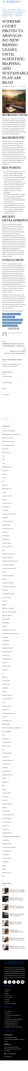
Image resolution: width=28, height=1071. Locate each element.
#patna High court (6, 452)
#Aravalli (6, 314)
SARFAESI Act (5, 782)
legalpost (19, 12)
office (3, 735)
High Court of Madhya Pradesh (9, 612)
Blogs (7, 993)
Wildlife (4, 869)
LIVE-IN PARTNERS (7, 698)
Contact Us (8, 995)
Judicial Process (6, 655)
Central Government (7, 496)
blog (3, 481)
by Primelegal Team (15, 333)
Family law (4, 579)
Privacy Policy (9, 997)
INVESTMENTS (6, 640)
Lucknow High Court (7, 706)
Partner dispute (6, 738)
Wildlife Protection (6, 872)
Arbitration (4, 474)
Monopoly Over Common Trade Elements (12, 727)
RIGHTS (4, 778)
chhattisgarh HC (6, 506)
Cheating (4, 499)
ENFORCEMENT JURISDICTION (10, 561)
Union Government (6, 858)
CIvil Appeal (5, 510)
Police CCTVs (5, 756)
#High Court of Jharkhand (8, 441)
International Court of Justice (9, 630)
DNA (3, 550)
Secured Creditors (6, 793)
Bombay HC (5, 485)
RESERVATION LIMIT (7, 775)
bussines (4, 492)
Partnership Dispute (7, 742)
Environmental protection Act (9, 568)
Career (7, 999)
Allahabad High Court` (7, 467)
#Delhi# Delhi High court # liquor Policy (11, 434)
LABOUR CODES (6, 666)
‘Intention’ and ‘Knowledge (8, 430)
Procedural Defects (6, 771)
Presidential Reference (7, 760)
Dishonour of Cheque (7, 546)
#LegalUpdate (18, 319)
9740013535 (8, 1056)
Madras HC (4, 717)
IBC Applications (6, 619)
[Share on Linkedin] (15, 328)
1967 (3, 456)
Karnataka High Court (7, 659)
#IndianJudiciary (8, 319)
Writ (3, 876)
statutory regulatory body (8, 814)
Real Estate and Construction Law (14, 1027)
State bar (4, 807)
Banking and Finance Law (12, 1023)
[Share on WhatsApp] (18, 328)
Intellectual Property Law (12, 1025)
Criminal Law (9, 1011)
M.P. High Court (5, 709)
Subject (4, 388)
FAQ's (7, 991)
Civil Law (8, 1017)
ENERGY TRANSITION (7, 557)
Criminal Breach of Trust (8, 528)
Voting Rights (5, 861)
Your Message (5, 394)
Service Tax (5, 800)
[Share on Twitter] (12, 328)
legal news (11, 9)
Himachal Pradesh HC (7, 615)
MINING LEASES (6, 724)
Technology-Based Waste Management (11, 836)
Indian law (4, 626)
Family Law (8, 1013)
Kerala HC (4, 662)
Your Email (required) (7, 382)
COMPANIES (5, 517)
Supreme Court (5, 825)
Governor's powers (6, 597)
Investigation (5, 637)
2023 (3, 463)
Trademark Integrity (7, 843)
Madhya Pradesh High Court (8, 713)
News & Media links (6, 731)
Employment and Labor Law (12, 1021)
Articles (4, 477)
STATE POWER (6, 811)
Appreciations (5, 470)
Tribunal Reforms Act (7, 851)
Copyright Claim (6, 525)
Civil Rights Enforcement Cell (9, 514)
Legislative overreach (7, 695)
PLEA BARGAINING (7, 753)
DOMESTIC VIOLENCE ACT (9, 553)
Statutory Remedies (7, 818)
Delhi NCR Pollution (6, 543)
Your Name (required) (7, 376)
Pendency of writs (6, 746)
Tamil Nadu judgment (7, 832)
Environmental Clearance (8, 564)
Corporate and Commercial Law (13, 1015)
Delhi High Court (6, 539)
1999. (3, 459)
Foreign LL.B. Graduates (7, 582)
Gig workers (5, 590)
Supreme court (5, 829)
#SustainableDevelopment (10, 325)
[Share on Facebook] (10, 328)
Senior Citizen (5, 796)
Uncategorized (5, 854)
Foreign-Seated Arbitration (8, 586)
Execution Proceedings (7, 575)
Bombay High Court (6, 488)
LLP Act (4, 702)
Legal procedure (6, 680)
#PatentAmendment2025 (8, 445)
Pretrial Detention (6, 764)
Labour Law (5, 669)
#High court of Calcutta (7, 438)
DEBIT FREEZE (5, 535)
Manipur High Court (6, 720)
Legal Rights (9, 12)
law (3, 9)
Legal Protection (18, 11)
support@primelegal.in (10, 1053)
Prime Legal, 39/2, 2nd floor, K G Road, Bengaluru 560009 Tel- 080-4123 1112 (14, 1039)
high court (4, 604)
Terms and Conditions (11, 1003)
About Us (8, 989)
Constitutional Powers (7, 521)
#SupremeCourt (16, 322)
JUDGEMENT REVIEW (7, 648)
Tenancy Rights (6, 840)
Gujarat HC (4, 601)
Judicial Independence (7, 651)
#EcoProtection (15, 314)
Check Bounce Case (7, 503)
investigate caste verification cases (10, 633)
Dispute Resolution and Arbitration (14, 1019)
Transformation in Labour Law (9, 847)
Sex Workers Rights (6, 803)
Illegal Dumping (5, 622)
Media (7, 1001)
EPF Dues (4, 572)
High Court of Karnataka (8, 608)
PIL (3, 749)
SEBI (3, 785)
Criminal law (5, 532)
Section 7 (4, 789)
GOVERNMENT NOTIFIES (8, 593)
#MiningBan (6, 322)
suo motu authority (6, 822)
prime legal (18, 14)
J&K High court (5, 644)
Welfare (4, 865)
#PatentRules (5, 448)
